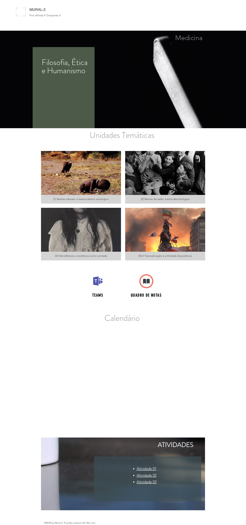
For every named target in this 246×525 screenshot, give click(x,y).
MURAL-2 (37, 10)
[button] (81, 177)
